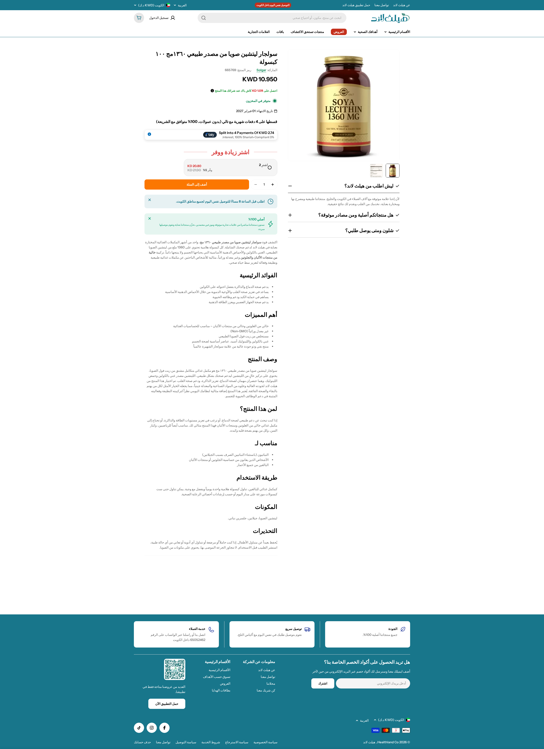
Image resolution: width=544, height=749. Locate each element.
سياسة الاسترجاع (236, 742)
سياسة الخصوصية (266, 742)
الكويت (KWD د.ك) (151, 5)
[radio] (230, 167)
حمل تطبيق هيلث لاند (356, 5)
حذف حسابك (142, 742)
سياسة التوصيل (186, 742)
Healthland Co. (388, 742)
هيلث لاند (369, 742)
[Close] (150, 200)
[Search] (203, 17)
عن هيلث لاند (401, 5)
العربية (182, 5)
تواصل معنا (381, 5)
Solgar (261, 70)
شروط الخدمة (210, 742)
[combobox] (272, 18)
